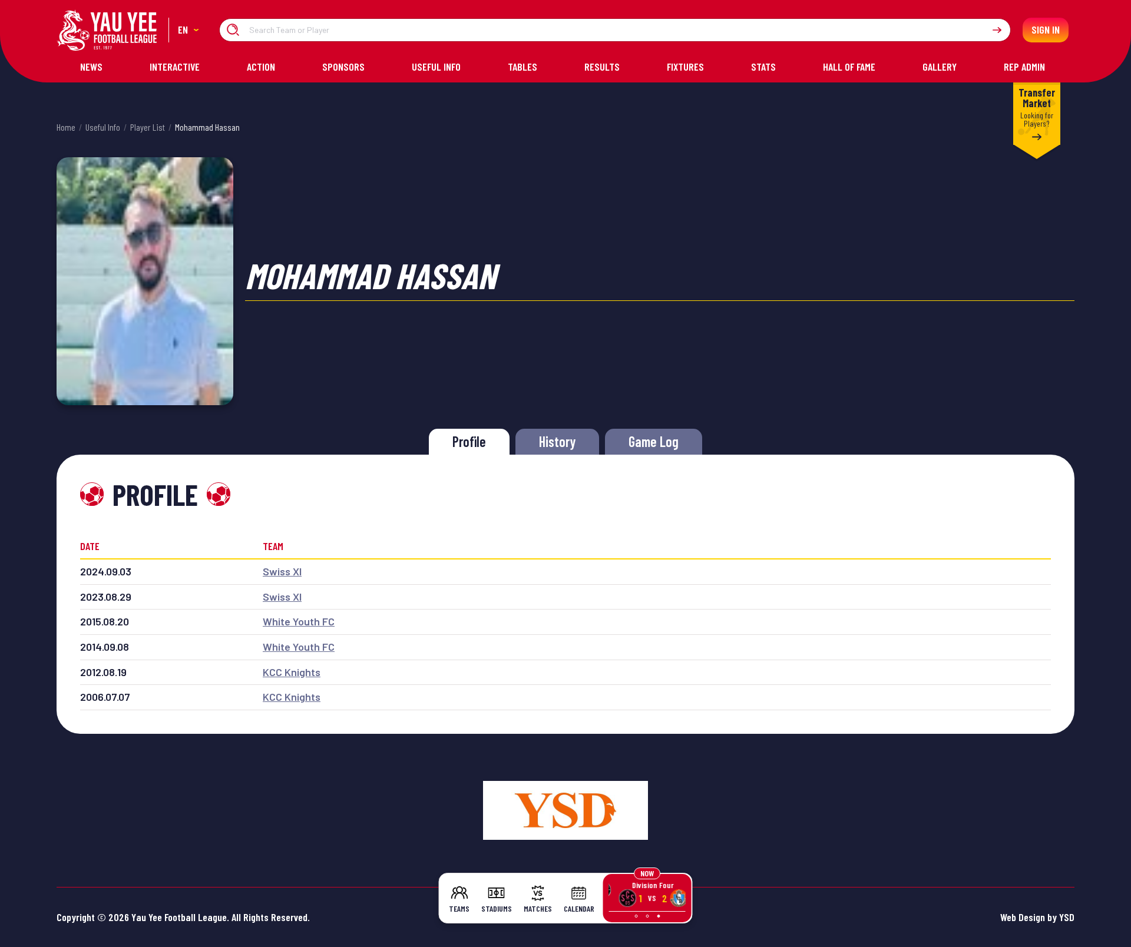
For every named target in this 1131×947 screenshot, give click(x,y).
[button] (188, 30)
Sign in (1045, 29)
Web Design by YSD (1037, 916)
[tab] (469, 442)
